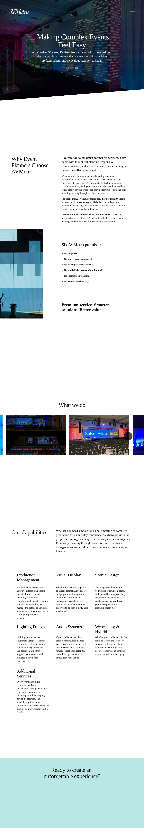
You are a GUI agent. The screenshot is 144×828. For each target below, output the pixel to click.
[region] (72, 436)
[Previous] (16, 436)
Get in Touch (72, 68)
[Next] (128, 436)
